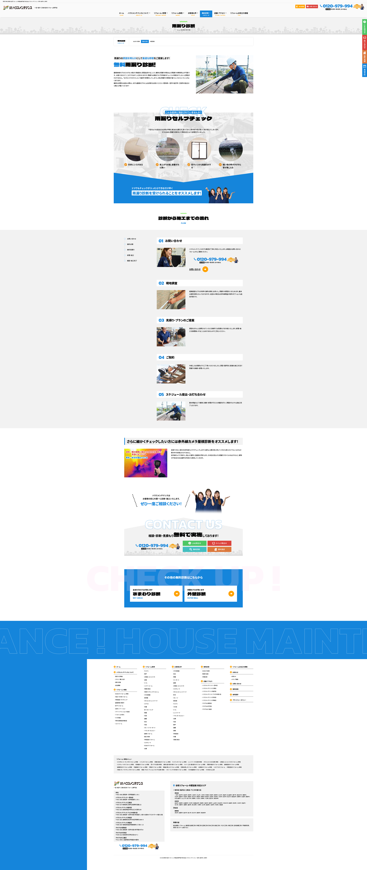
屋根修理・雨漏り (119, 703)
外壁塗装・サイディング (121, 700)
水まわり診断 (136, 41)
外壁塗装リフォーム (149, 739)
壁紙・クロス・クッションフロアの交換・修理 (153, 770)
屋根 (174, 683)
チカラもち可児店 (207, 706)
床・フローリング (148, 710)
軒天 (174, 695)
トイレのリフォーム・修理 (146, 762)
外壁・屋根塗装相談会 (121, 721)
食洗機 (146, 698)
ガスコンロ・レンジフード (150, 701)
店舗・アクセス (208, 681)
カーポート (176, 680)
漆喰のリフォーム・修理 (155, 767)
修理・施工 (130, 255)
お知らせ (235, 672)
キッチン (146, 671)
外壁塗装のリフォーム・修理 (234, 767)
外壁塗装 (175, 734)
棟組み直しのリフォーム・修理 (171, 767)
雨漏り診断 (145, 41)
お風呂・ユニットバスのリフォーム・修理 (230, 762)
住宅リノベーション (120, 709)
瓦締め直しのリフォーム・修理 (188, 767)
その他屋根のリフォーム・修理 (196, 770)
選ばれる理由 (119, 676)
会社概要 (301, 6)
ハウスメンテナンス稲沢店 (209, 691)
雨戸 (145, 674)
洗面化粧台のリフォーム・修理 (162, 762)
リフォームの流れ (119, 715)
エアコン (146, 704)
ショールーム (118, 724)
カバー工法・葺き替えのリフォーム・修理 (194, 764)
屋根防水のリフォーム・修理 (124, 767)
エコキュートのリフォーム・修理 (125, 764)
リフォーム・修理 (121, 690)
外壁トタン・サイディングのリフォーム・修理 (128, 770)
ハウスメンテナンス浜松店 (209, 697)
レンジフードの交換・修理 (195, 762)
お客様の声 (178, 667)
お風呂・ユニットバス (149, 677)
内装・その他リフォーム (121, 697)
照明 (174, 731)
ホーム (118, 667)
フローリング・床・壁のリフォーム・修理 (176, 770)
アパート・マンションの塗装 (122, 712)
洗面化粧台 (147, 689)
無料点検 (130, 244)
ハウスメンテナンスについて (125, 672)
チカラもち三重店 (207, 709)
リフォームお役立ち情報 (240, 667)
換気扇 (175, 701)
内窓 (145, 716)
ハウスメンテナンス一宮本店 (210, 685)
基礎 (145, 719)
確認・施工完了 (132, 260)
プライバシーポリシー (239, 700)
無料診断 (206, 667)
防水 (145, 722)
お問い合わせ (313, 6)
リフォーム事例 (150, 667)
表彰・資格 (118, 682)
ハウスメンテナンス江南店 (209, 688)
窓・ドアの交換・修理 (156, 764)
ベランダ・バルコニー (149, 731)
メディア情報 (234, 679)
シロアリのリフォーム (219, 767)
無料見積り (130, 249)
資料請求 (235, 695)
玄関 (145, 748)
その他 (175, 707)
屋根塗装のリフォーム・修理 (231, 764)
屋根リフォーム (148, 734)
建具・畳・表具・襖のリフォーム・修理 (173, 764)
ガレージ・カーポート (149, 728)
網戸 (174, 725)
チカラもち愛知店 (207, 703)
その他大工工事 (210, 770)
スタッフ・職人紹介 (120, 679)
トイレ (145, 683)
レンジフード (176, 713)
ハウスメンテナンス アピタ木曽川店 (211, 694)
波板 (145, 680)
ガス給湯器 (147, 695)
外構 (145, 707)
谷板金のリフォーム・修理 (205, 767)
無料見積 (235, 689)
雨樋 (145, 713)
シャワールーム (148, 686)
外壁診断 (152, 41)
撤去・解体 (147, 737)
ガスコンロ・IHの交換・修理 (211, 762)
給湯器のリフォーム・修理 (142, 764)
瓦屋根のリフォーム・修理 (140, 767)
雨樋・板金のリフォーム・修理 (214, 764)
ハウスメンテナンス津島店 (209, 700)
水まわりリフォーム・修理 (121, 694)
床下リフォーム (119, 706)
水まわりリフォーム (149, 745)
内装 (145, 725)
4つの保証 (118, 718)
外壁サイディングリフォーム (151, 692)
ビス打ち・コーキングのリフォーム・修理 (127, 762)
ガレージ (175, 698)
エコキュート (147, 742)
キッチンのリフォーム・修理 (179, 762)
